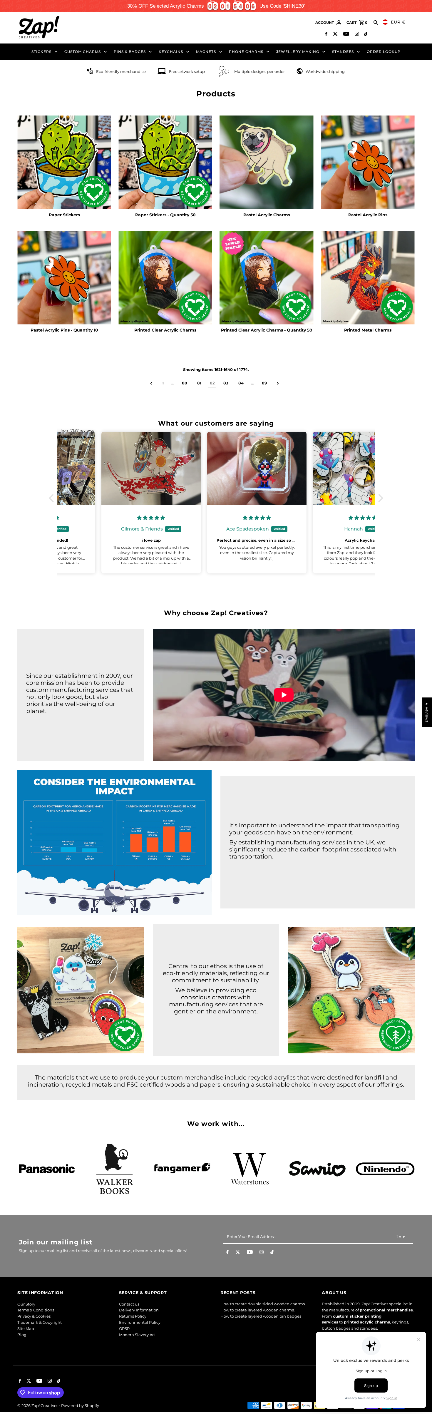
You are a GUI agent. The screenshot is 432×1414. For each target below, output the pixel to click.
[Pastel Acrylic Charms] (266, 162)
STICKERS (41, 51)
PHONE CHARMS (246, 51)
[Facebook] (325, 34)
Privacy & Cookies (34, 1316)
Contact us (129, 1304)
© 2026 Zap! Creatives (38, 1405)
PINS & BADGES (130, 51)
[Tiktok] (365, 34)
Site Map (25, 1328)
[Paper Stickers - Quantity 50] (165, 162)
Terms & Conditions (35, 1310)
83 (225, 383)
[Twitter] (334, 34)
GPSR (124, 1328)
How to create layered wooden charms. (257, 1310)
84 (241, 383)
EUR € (398, 22)
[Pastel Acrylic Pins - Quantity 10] (64, 277)
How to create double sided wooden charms (262, 1304)
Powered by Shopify (80, 1405)
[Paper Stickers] (64, 162)
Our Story (26, 1304)
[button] (53, 498)
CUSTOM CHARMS (82, 51)
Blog (21, 1334)
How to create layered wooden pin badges (260, 1316)
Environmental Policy (139, 1322)
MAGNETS (206, 51)
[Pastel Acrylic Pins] (368, 162)
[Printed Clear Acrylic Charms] (165, 277)
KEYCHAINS (171, 51)
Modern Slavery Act (137, 1334)
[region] (216, 6)
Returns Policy (132, 1316)
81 (199, 383)
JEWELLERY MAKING (297, 51)
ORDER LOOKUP (384, 51)
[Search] (376, 22)
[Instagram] (356, 34)
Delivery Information (139, 1310)
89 (264, 383)
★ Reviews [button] (427, 712)
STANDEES (343, 51)
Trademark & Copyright (39, 1322)
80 (184, 383)
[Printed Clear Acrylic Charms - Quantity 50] (266, 277)
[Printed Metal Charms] (368, 277)
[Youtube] (345, 34)
